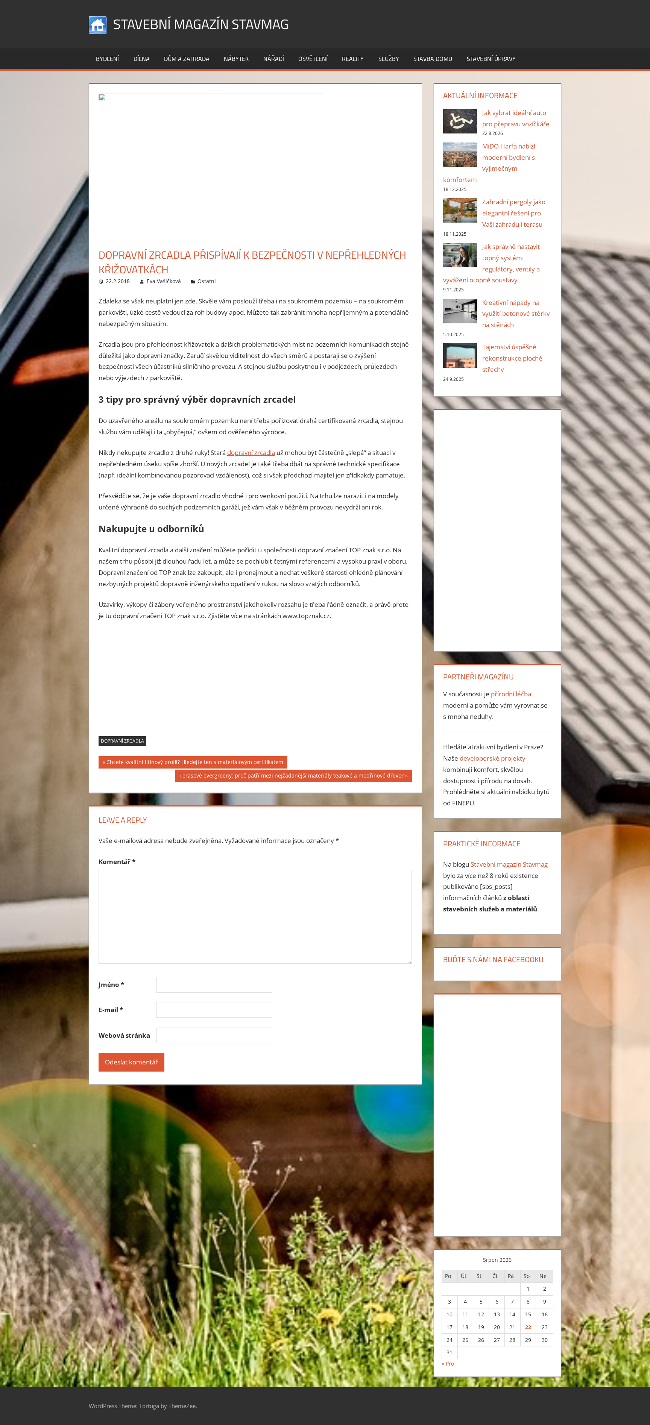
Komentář (117, 861)
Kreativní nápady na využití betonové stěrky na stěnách (516, 313)
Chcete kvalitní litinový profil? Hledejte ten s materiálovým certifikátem (194, 763)
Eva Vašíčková (164, 281)
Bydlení (107, 58)
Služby (388, 58)
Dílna (142, 58)
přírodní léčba (511, 694)
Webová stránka (124, 1035)
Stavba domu (432, 58)
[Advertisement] (255, 683)
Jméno (111, 984)
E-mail (111, 1009)
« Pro (448, 1363)
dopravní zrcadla (251, 452)
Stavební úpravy (491, 58)
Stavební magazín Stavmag (201, 24)
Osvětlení (313, 58)
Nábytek (236, 58)
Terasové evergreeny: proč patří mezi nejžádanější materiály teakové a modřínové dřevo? (291, 777)
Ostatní (206, 281)
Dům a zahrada (187, 58)
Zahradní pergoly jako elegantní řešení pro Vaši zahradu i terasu (513, 213)
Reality (353, 58)
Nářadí (273, 58)
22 (528, 1327)
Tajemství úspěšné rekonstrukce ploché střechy (512, 358)
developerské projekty (492, 758)
